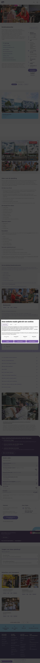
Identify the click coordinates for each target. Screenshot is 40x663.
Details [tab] (11, 324)
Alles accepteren (32, 341)
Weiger (7, 341)
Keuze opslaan (20, 341)
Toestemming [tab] (4, 324)
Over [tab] (15, 324)
